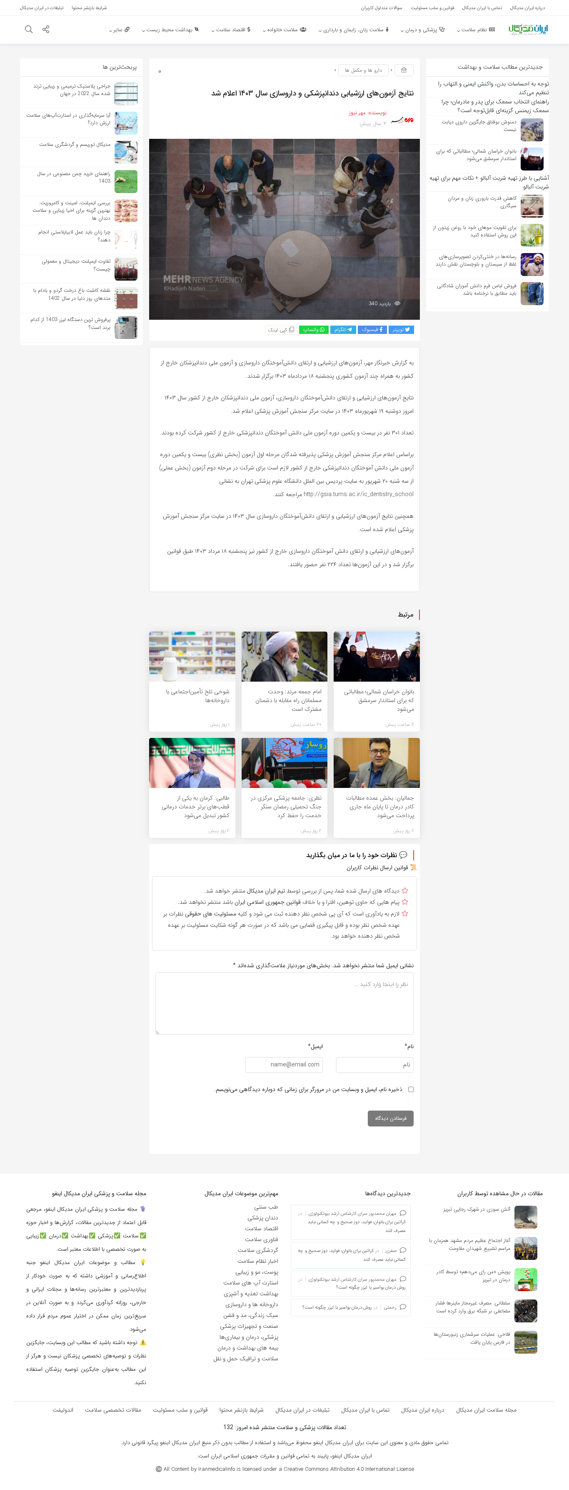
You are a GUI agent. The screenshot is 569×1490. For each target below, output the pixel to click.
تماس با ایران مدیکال (365, 1410)
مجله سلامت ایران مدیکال (486, 1410)
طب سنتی (266, 1207)
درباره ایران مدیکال (422, 1410)
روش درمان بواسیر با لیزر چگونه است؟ (371, 1287)
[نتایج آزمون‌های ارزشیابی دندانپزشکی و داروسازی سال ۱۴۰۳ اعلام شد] (284, 228)
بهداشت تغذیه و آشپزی (251, 1293)
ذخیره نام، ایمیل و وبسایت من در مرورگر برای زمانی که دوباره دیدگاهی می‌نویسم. (308, 1089)
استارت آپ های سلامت (250, 1282)
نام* (409, 1046)
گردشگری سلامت (258, 1250)
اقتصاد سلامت (261, 1228)
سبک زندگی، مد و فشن (250, 1315)
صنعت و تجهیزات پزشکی (249, 1326)
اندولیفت (62, 1410)
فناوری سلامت (261, 1239)
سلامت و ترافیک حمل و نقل (245, 1358)
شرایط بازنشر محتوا (242, 1410)
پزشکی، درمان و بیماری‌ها (249, 1337)
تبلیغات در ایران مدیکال (302, 1410)
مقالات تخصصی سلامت (113, 1410)
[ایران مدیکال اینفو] (528, 29)
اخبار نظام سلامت (257, 1261)
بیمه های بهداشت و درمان (247, 1347)
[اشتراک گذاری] (45, 30)
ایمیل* (315, 1046)
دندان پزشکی (262, 1217)
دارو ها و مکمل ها (363, 70)
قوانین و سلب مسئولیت (180, 1410)
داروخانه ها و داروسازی (251, 1304)
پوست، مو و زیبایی (256, 1272)
